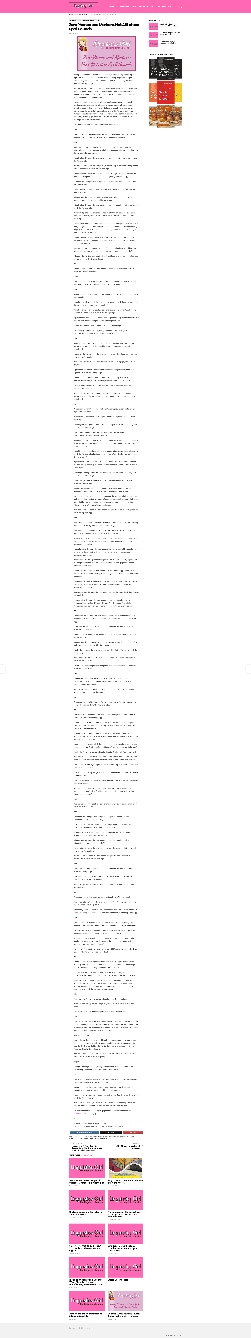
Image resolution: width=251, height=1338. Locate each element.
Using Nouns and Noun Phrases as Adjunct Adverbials (85, 1315)
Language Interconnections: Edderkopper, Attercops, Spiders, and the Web (124, 1248)
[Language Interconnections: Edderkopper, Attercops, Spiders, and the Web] (125, 1234)
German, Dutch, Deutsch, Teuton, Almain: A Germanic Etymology (124, 1315)
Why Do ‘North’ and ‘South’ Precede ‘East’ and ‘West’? (125, 1181)
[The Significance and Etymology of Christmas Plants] (87, 1200)
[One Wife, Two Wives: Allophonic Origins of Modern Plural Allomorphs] (87, 1168)
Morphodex (124, 6)
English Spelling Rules (118, 1279)
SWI (133, 6)
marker (94, 1137)
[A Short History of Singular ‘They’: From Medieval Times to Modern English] (87, 1234)
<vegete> (133, 378)
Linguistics (112, 6)
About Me (166, 6)
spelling (73, 1139)
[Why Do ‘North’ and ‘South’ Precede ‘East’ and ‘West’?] (125, 1168)
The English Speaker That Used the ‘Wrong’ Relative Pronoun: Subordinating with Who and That (86, 1282)
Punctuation (143, 6)
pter (76, 913)
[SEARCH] (180, 6)
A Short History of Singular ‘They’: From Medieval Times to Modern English (85, 1248)
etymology (75, 1137)
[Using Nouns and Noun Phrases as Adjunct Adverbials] (87, 1301)
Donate (179, 1335)
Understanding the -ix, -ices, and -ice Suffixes (170, 33)
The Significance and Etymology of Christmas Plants (86, 1213)
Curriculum (155, 6)
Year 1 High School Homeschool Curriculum (168, 25)
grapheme (85, 1137)
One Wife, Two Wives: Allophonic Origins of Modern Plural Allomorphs (86, 1181)
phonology (103, 1137)
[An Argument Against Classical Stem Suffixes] (153, 43)
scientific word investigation (122, 1137)
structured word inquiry (89, 1139)
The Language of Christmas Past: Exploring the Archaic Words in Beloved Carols (124, 1214)
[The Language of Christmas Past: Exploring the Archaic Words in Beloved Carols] (125, 1200)
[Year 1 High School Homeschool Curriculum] (153, 26)
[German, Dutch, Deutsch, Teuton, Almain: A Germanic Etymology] (125, 1301)
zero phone (105, 1139)
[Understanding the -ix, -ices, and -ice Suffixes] (153, 35)
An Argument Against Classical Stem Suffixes (168, 42)
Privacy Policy (170, 1335)
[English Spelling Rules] (125, 1267)
